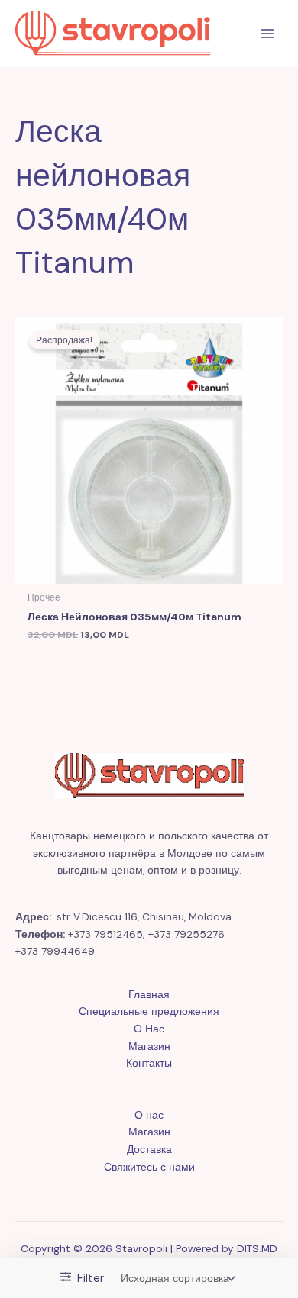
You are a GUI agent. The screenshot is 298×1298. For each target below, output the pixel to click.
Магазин (149, 1046)
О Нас (149, 1029)
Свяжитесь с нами (149, 1167)
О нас (149, 1115)
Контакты (149, 1063)
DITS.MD (257, 1248)
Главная (149, 994)
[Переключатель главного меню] (268, 34)
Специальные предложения (149, 1011)
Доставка (149, 1149)
